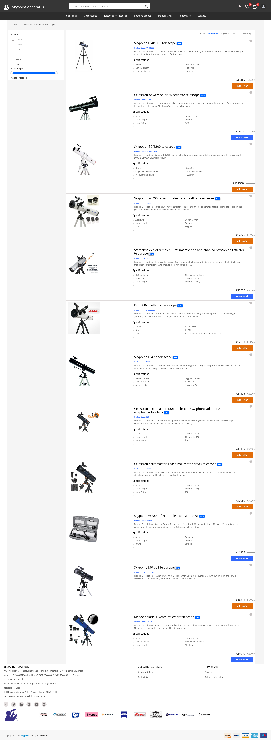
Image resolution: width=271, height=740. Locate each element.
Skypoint (25, 735)
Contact (201, 15)
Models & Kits (165, 15)
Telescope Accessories (115, 15)
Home (16, 24)
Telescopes (71, 15)
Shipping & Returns (147, 672)
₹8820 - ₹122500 (19, 78)
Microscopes (90, 15)
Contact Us (143, 677)
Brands (14, 34)
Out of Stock (242, 137)
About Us (209, 672)
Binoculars (185, 15)
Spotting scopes (142, 15)
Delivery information (214, 677)
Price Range (17, 68)
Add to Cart (242, 86)
